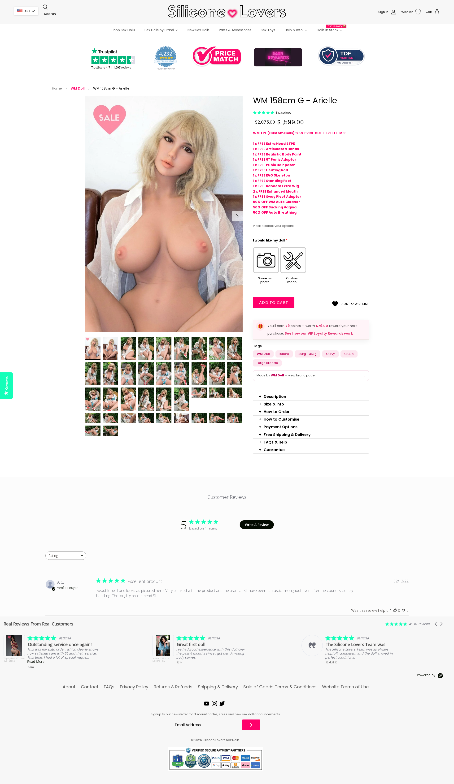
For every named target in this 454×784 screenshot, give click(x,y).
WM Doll (78, 88)
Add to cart (273, 302)
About (69, 687)
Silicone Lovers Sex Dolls (221, 740)
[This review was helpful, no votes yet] (395, 610)
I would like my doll (270, 240)
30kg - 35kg (307, 354)
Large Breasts (267, 363)
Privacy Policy (134, 687)
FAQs (109, 687)
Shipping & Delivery (218, 687)
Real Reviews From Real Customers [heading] (38, 624)
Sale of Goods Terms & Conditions (280, 687)
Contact (89, 687)
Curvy (330, 354)
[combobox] (65, 14)
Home (57, 88)
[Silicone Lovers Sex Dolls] (227, 12)
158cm (284, 354)
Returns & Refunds (173, 687)
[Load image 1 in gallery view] (164, 214)
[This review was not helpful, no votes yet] (403, 610)
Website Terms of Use (345, 687)
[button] (311, 396)
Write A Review (257, 524)
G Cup (349, 354)
